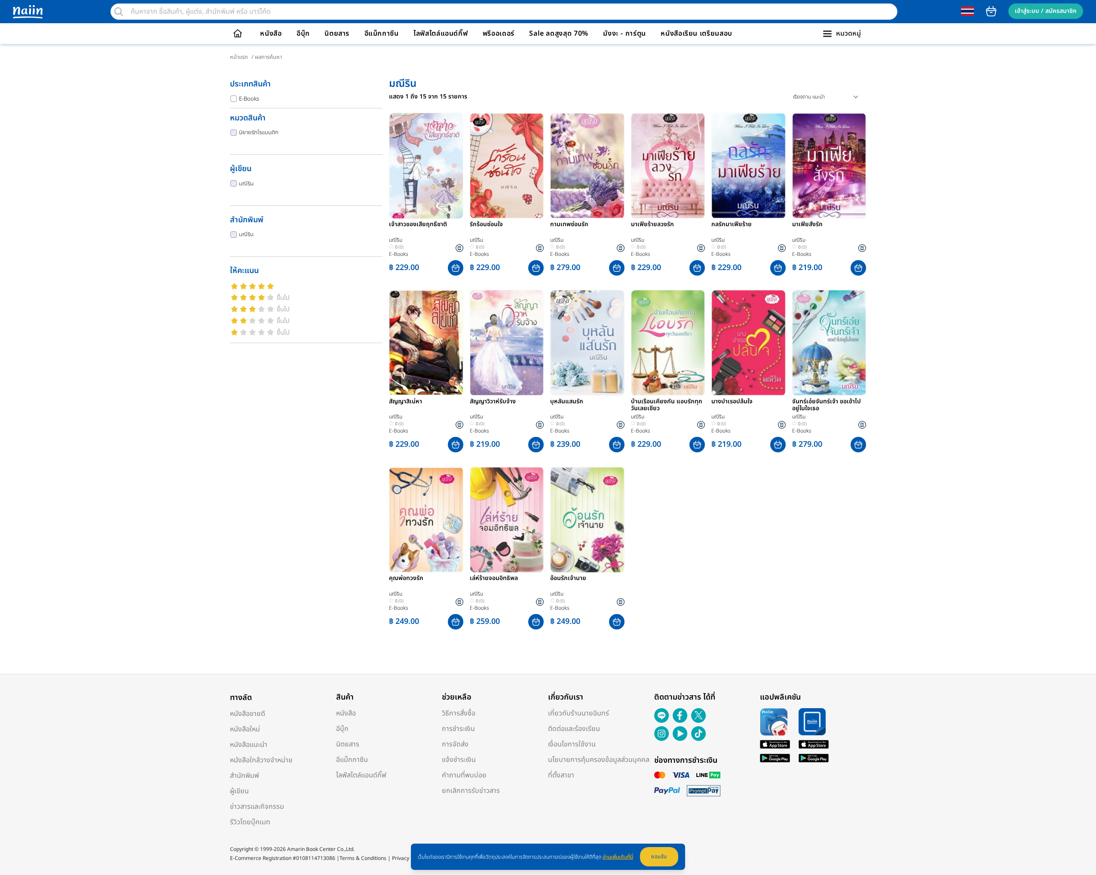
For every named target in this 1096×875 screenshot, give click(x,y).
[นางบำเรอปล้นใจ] (748, 343)
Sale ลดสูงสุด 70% (558, 33)
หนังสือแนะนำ (248, 745)
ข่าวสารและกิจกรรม (257, 806)
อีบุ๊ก (303, 33)
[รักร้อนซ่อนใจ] (507, 166)
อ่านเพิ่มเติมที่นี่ (618, 857)
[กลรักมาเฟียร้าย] (748, 166)
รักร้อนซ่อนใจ (486, 225)
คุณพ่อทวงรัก (406, 579)
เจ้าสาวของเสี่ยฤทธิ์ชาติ (418, 225)
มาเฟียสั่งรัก (807, 225)
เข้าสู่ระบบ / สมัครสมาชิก (1046, 10)
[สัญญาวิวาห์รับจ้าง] (507, 343)
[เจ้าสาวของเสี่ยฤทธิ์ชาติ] (426, 166)
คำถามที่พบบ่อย (464, 775)
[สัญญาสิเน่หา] (426, 343)
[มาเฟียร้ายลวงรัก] (668, 166)
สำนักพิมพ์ (244, 776)
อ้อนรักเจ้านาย (568, 579)
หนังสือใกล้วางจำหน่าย (261, 760)
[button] (455, 268)
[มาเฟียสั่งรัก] (829, 166)
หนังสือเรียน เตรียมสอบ (696, 33)
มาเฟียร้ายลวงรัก (652, 225)
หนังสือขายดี (247, 714)
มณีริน (246, 183)
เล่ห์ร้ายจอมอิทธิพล (494, 579)
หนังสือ (271, 33)
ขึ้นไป (283, 297)
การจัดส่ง (455, 744)
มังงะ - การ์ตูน (624, 33)
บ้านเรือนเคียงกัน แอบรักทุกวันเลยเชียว (666, 405)
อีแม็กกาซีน (381, 33)
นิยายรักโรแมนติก (259, 132)
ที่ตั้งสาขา (561, 775)
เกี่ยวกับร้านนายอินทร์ (578, 713)
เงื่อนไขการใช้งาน (572, 744)
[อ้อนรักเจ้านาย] (587, 520)
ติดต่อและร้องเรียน (574, 729)
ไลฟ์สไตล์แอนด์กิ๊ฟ (440, 33)
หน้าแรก (239, 57)
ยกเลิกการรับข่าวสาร (471, 791)
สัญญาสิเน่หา (405, 402)
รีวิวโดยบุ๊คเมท (250, 822)
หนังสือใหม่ (245, 729)
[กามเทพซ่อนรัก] (587, 166)
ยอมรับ (659, 856)
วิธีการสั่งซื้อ (458, 713)
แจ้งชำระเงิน (459, 760)
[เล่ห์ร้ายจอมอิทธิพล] (507, 520)
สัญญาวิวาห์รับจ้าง (493, 402)
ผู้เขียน (239, 791)
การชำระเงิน (458, 729)
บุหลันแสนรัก (566, 402)
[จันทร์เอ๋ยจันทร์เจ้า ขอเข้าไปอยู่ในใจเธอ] (829, 343)
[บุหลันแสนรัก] (587, 343)
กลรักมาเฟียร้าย (731, 225)
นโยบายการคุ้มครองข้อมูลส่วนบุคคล (598, 760)
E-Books (249, 99)
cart (991, 11)
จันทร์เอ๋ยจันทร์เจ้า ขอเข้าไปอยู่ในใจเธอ (826, 405)
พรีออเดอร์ (498, 33)
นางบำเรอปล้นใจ (732, 402)
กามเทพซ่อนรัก (569, 225)
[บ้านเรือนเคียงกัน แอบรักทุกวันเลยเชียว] (668, 343)
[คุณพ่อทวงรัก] (426, 520)
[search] (118, 11)
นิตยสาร (337, 33)
